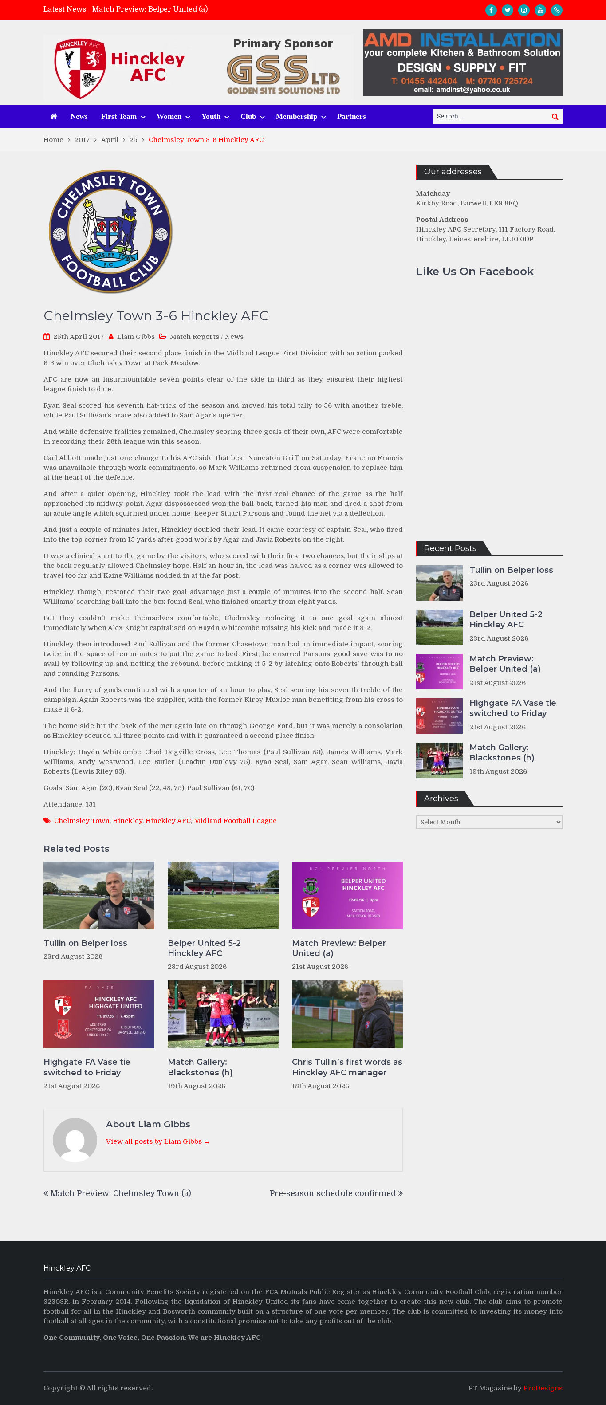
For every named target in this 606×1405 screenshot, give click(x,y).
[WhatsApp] (557, 10)
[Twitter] (507, 10)
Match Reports (194, 337)
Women (169, 116)
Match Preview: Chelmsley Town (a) (120, 1193)
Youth (210, 116)
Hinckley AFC (168, 821)
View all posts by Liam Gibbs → (158, 1141)
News (79, 116)
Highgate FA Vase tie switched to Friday (86, 1067)
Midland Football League (235, 821)
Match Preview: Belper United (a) (150, 9)
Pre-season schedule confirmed (333, 1193)
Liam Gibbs (136, 337)
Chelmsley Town (82, 821)
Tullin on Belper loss (85, 943)
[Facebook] (491, 10)
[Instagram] (524, 10)
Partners (351, 116)
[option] (223, 9)
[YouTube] (540, 10)
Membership (296, 116)
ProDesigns (543, 1388)
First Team (119, 116)
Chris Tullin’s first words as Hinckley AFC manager (347, 1067)
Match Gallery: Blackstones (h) (200, 1067)
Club (248, 116)
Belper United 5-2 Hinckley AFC (204, 948)
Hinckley (127, 821)
